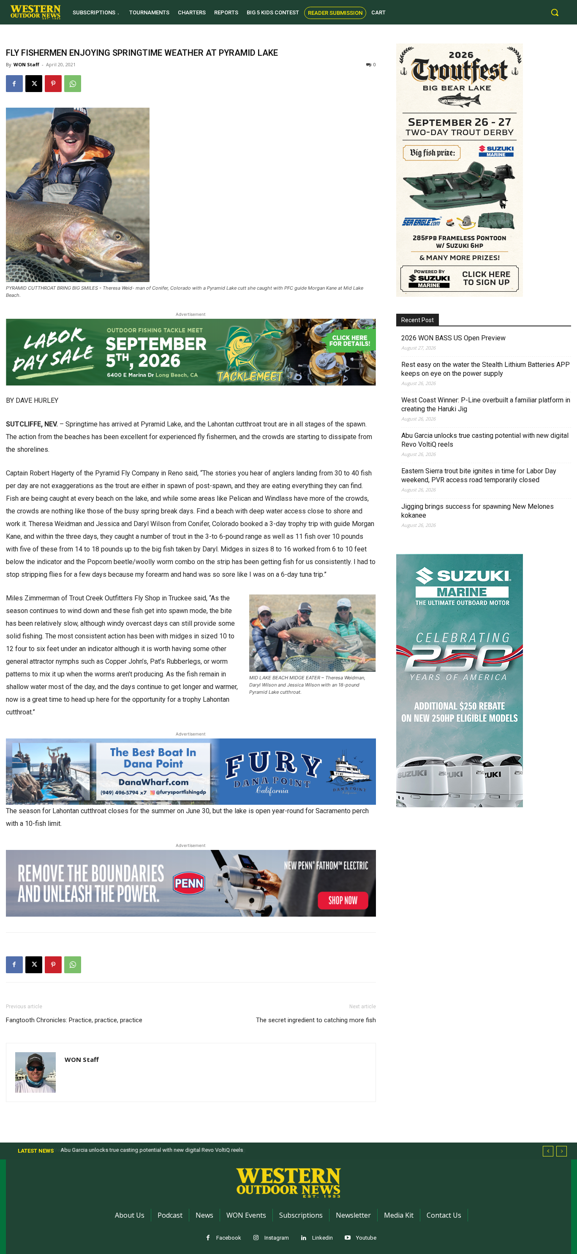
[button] (554, 12)
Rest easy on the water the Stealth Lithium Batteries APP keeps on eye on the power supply (485, 369)
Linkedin (322, 1238)
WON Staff (26, 64)
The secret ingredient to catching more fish (316, 1020)
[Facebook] (14, 83)
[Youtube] (347, 1238)
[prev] (548, 1151)
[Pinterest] (53, 83)
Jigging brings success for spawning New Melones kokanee (477, 510)
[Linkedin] (304, 1238)
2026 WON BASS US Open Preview (453, 338)
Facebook (228, 1238)
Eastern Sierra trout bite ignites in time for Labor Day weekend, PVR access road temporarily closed (478, 475)
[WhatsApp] (72, 83)
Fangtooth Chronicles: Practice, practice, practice (74, 1020)
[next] (561, 1151)
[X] (33, 83)
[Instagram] (256, 1238)
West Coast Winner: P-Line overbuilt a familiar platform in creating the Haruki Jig (485, 404)
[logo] (35, 12)
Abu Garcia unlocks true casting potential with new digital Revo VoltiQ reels (485, 440)
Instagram (276, 1238)
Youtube (366, 1238)
